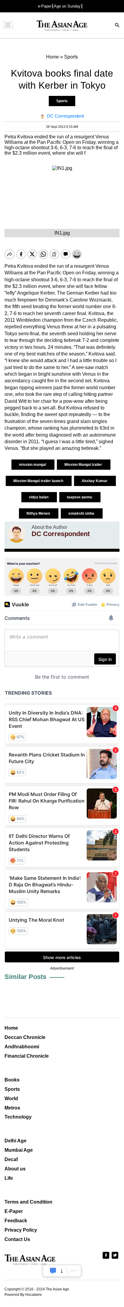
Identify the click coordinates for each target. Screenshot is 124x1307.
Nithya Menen (38, 513)
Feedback (16, 1220)
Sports (62, 101)
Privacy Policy (21, 1230)
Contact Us (17, 1239)
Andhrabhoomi (22, 1046)
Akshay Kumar (95, 481)
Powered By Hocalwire (23, 1295)
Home (11, 1028)
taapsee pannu (80, 497)
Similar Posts (25, 976)
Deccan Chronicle (25, 1037)
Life (9, 1178)
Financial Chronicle (27, 1056)
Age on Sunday (67, 6)
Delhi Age (15, 1140)
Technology (18, 1116)
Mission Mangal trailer (83, 465)
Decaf (11, 1159)
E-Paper (14, 1211)
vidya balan (39, 497)
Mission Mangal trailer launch (38, 481)
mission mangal (33, 465)
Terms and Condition (28, 1201)
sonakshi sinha (81, 513)
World (11, 1098)
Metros (12, 1107)
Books (12, 1079)
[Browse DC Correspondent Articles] (17, 534)
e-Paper (44, 6)
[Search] (117, 25)
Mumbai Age (19, 1150)
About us (15, 1168)
